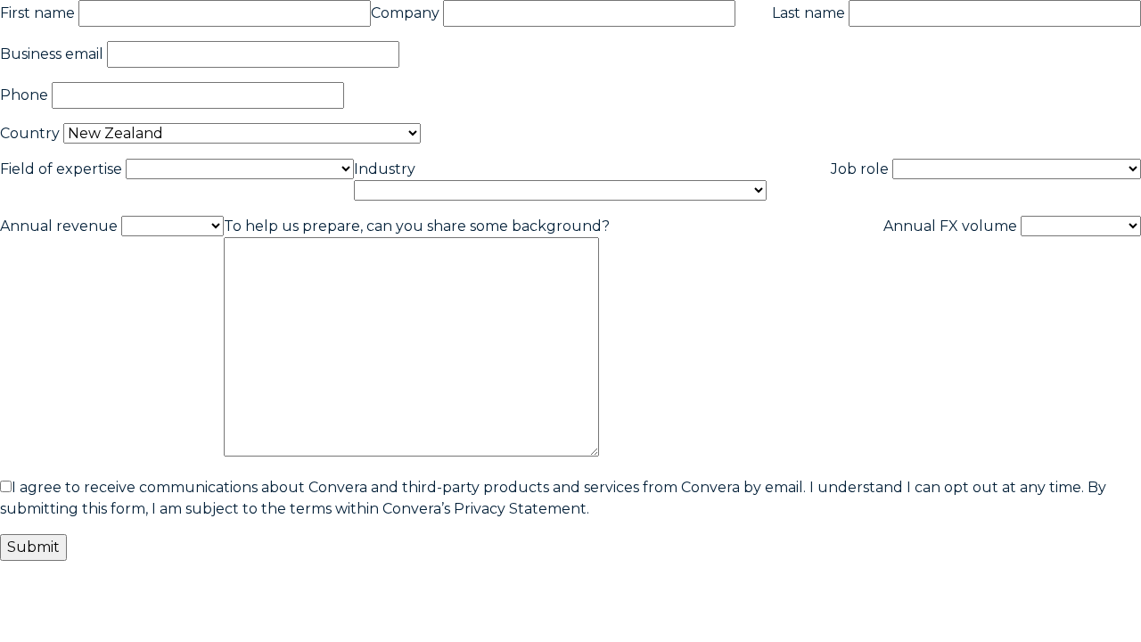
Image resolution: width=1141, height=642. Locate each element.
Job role (860, 168)
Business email (51, 53)
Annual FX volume (950, 226)
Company (405, 12)
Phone (24, 94)
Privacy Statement (520, 508)
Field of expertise (61, 168)
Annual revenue (59, 226)
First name (37, 12)
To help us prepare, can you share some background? (417, 226)
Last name (808, 12)
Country (30, 133)
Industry (384, 168)
